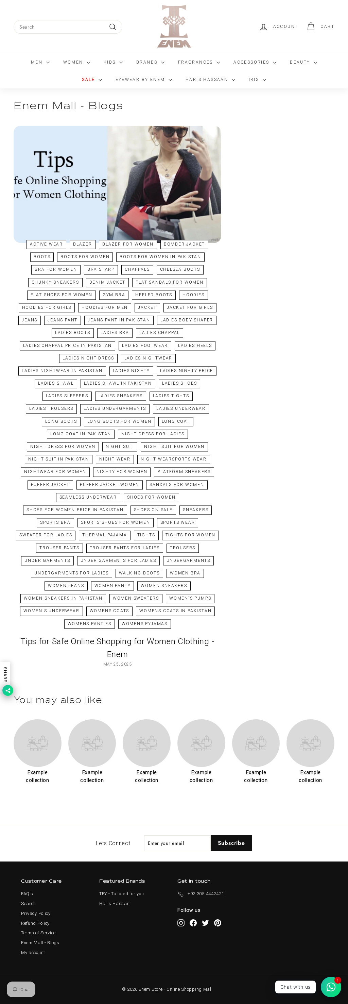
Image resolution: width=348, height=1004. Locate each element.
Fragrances (196, 62)
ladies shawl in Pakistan (118, 383)
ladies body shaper (186, 320)
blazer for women (128, 244)
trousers (182, 548)
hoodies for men (105, 307)
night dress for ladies (153, 434)
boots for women (84, 257)
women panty (112, 586)
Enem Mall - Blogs (40, 942)
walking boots (139, 573)
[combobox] (68, 27)
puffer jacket (50, 484)
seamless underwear (88, 497)
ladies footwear (145, 345)
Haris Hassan (114, 903)
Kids (111, 62)
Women (74, 62)
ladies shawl (56, 383)
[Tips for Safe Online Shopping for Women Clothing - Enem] (117, 184)
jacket (147, 307)
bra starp (101, 269)
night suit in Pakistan (58, 459)
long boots (61, 421)
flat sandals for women (170, 282)
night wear (114, 459)
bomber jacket (184, 244)
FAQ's (27, 893)
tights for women (191, 535)
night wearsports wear (174, 459)
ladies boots (72, 333)
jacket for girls (190, 307)
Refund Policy (35, 923)
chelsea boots (180, 269)
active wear (46, 244)
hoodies (193, 294)
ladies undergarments (115, 408)
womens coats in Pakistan (175, 611)
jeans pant (62, 320)
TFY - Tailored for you (121, 893)
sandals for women (177, 484)
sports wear (177, 522)
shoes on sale (153, 509)
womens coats (109, 611)
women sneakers (164, 586)
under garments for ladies (118, 560)
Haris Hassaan (208, 79)
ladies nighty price (186, 370)
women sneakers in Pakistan (63, 598)
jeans (29, 320)
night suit (120, 446)
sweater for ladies (45, 535)
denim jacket (107, 282)
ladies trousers (51, 408)
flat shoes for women (61, 294)
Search (28, 903)
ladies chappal (159, 333)
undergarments (188, 560)
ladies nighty (131, 370)
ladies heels (195, 345)
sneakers (195, 509)
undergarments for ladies (71, 573)
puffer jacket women (109, 484)
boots (42, 257)
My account (33, 952)
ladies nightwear (148, 358)
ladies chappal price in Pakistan (67, 345)
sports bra (55, 522)
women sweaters (136, 598)
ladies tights (171, 396)
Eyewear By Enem (141, 79)
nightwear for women (55, 472)
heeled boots (153, 294)
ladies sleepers (67, 396)
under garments (47, 560)
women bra (185, 573)
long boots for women (119, 421)
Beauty (301, 62)
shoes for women (151, 497)
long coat (176, 421)
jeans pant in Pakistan (119, 320)
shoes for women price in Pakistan (75, 509)
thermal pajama (104, 535)
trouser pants (59, 548)
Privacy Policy (36, 913)
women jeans (66, 586)
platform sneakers (184, 472)
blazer (82, 244)
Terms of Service (38, 932)
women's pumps (190, 598)
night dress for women (62, 446)
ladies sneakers (121, 396)
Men (38, 62)
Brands (147, 62)
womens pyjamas (145, 623)
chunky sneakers (55, 282)
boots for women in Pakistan (160, 257)
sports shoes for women (115, 522)
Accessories (252, 62)
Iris (255, 79)
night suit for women (174, 446)
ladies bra (115, 333)
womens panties (89, 623)
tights (146, 535)
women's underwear (51, 611)
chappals (137, 269)
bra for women (56, 269)
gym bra (114, 294)
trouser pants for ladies (125, 548)
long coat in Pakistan (80, 434)
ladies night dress (88, 358)
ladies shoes (179, 383)
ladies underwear (181, 408)
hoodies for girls (47, 307)
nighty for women (122, 472)
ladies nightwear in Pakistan (62, 370)
